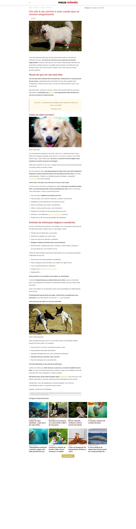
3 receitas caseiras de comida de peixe (96, 422)
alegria (51, 92)
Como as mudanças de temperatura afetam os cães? (77, 449)
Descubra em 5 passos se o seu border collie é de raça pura (58, 423)
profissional (64, 376)
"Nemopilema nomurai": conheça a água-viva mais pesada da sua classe (38, 449)
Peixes (90, 419)
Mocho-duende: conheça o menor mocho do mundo (75, 423)
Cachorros (52, 419)
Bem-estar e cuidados (39, 7)
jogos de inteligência (55, 214)
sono (58, 297)
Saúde (30, 7)
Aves (69, 419)
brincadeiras (33, 179)
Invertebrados (33, 445)
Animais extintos (93, 445)
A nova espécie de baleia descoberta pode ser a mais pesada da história (97, 449)
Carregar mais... (68, 456)
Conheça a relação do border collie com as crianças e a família (57, 449)
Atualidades (32, 419)
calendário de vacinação (49, 269)
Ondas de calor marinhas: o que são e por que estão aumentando (37, 423)
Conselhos (48, 7)
